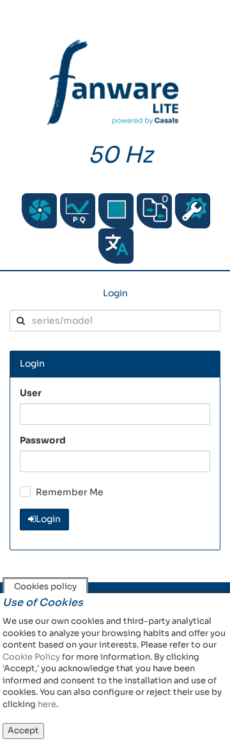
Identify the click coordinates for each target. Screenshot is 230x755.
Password (43, 440)
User (31, 393)
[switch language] (116, 246)
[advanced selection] (77, 210)
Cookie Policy (31, 656)
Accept (23, 730)
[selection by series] (39, 210)
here (47, 704)
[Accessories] (116, 210)
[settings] (192, 210)
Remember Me (69, 492)
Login (115, 293)
